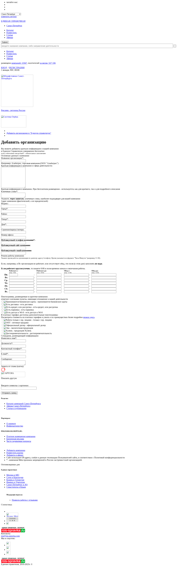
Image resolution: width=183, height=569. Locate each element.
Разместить (11, 32)
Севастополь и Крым (16, 487)
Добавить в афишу (14, 455)
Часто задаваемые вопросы (18, 441)
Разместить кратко (14, 453)
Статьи (9, 35)
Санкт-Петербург (14, 26)
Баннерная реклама (15, 439)
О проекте (11, 423)
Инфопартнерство (14, 426)
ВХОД (4, 67)
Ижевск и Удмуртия (15, 482)
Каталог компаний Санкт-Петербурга (23, 403)
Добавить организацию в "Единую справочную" (28, 133)
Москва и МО (12, 475)
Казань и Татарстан (15, 480)
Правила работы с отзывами (25, 500)
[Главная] (7, 131)
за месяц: (48, 63)
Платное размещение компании (20, 436)
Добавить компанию (15, 450)
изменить (9, 16)
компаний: (19, 63)
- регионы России (13, 110)
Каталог (10, 30)
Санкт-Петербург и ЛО (17, 485)
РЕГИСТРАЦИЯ (17, 67)
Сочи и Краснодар (14, 477)
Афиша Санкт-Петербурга (18, 406)
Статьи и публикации (16, 408)
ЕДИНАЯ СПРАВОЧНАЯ (13, 21)
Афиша (9, 37)
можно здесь (89, 317)
